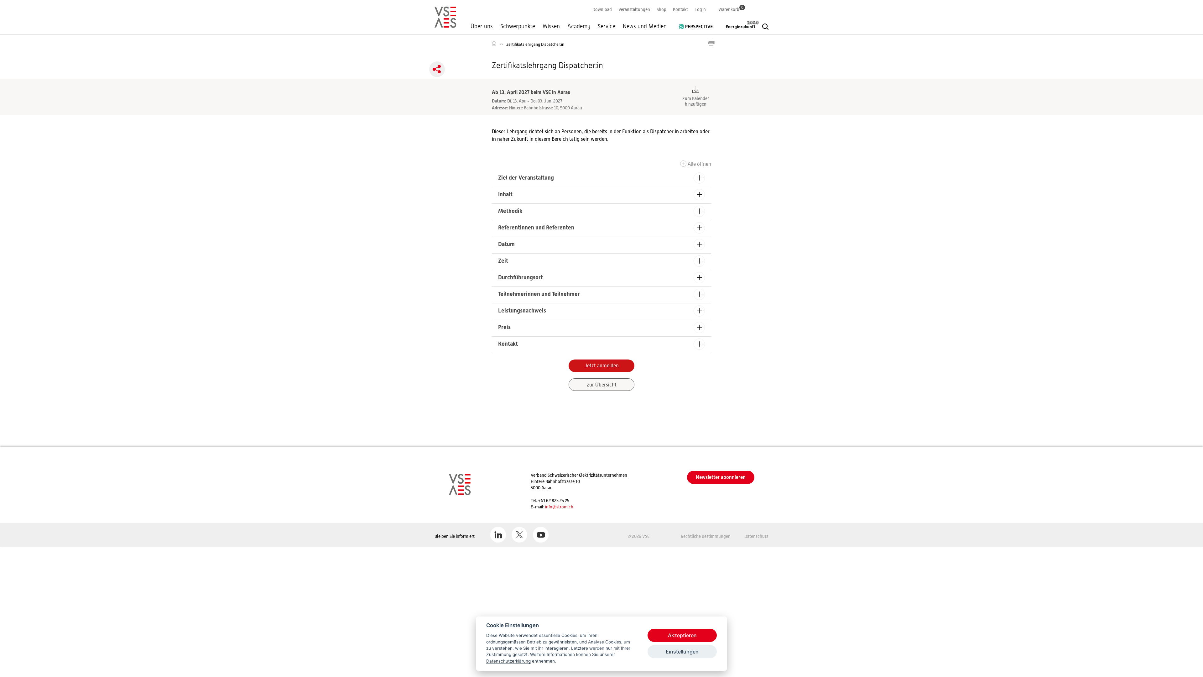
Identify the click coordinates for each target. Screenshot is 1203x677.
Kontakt (680, 9)
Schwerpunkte (517, 26)
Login (700, 9)
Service (606, 26)
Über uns (482, 26)
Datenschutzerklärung (508, 661)
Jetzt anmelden (602, 366)
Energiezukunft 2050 (738, 24)
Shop (661, 9)
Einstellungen (682, 651)
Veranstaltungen (634, 9)
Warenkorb (730, 9)
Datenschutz (756, 536)
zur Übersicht (602, 385)
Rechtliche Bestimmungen (706, 536)
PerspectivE (697, 24)
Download (602, 9)
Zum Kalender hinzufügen (695, 101)
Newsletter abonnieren (721, 477)
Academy (578, 26)
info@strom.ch (559, 506)
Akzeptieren (682, 635)
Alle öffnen (699, 164)
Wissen (551, 26)
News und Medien (645, 26)
